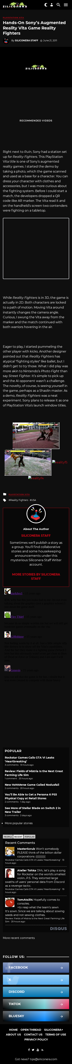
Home (13, 1029)
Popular (29, 837)
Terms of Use (55, 1034)
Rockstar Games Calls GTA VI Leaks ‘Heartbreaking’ (32, 860)
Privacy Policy (36, 1039)
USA (33, 500)
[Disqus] (36, 634)
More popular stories (19, 823)
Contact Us (33, 1034)
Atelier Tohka (26, 870)
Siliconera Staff (26, 40)
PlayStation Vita (13, 17)
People (8, 837)
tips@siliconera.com (43, 1059)
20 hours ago (18, 921)
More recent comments (19, 938)
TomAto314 (25, 899)
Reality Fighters (19, 500)
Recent (18, 837)
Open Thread (31, 1029)
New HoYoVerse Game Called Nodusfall (32, 784)
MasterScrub (26, 849)
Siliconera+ (53, 1029)
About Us (13, 1034)
